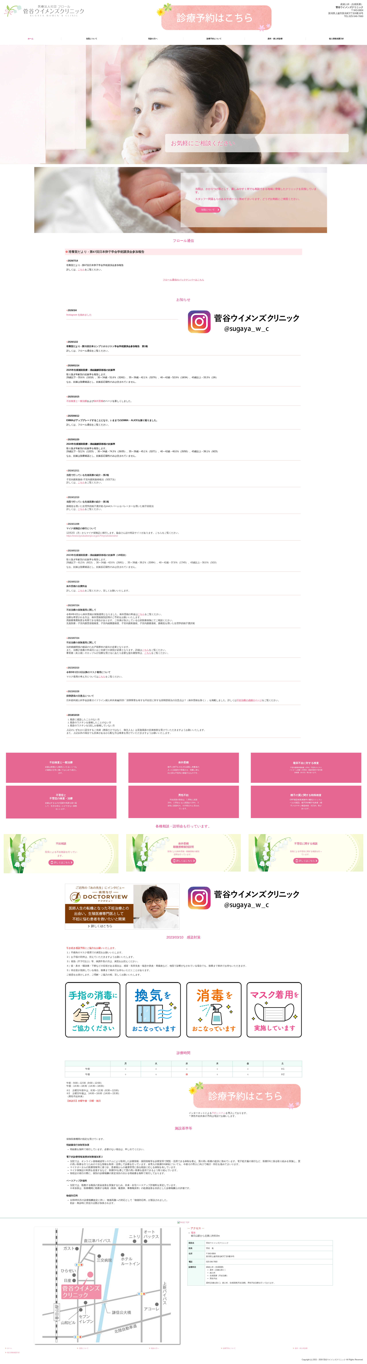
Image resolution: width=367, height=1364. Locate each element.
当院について (91, 39)
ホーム (30, 39)
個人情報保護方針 (336, 39)
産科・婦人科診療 (275, 39)
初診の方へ (153, 39)
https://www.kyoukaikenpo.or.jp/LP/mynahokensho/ (92, 536)
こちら (101, 676)
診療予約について (214, 39)
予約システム (219, 1113)
